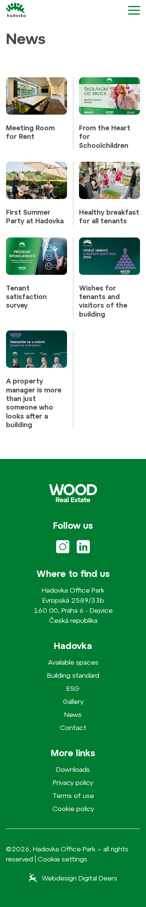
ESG (73, 688)
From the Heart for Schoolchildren (104, 136)
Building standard (73, 675)
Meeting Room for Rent (30, 132)
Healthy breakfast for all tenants (109, 216)
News (73, 714)
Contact (73, 727)
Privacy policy (73, 782)
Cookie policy (73, 809)
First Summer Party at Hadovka (35, 216)
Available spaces (73, 662)
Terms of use (73, 795)
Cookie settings (62, 859)
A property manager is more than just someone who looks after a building (33, 403)
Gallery (73, 701)
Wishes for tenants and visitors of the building (103, 301)
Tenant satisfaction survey (26, 297)
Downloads (73, 769)
